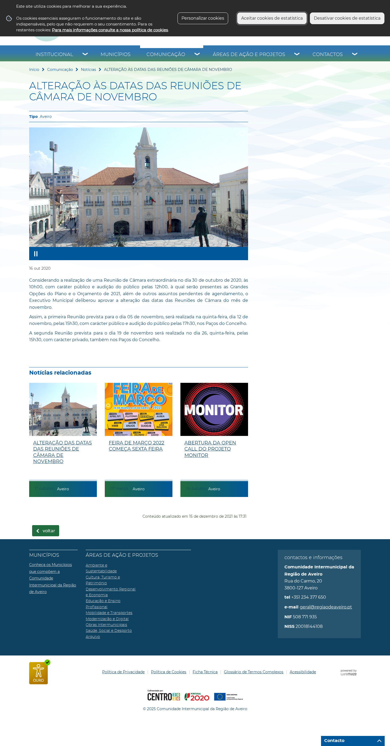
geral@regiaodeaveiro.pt (326, 607)
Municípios (116, 54)
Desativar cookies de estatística (347, 18)
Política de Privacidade (123, 672)
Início (34, 69)
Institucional (54, 54)
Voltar (49, 531)
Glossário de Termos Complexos (253, 672)
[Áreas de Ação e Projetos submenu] (297, 54)
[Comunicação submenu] (197, 54)
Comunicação (165, 54)
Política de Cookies (168, 672)
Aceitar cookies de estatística (272, 18)
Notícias (88, 69)
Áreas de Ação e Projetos (249, 54)
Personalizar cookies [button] (202, 18)
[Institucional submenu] (85, 54)
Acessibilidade (303, 672)
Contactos (328, 54)
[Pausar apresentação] (35, 253)
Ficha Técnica (205, 672)
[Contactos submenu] (355, 54)
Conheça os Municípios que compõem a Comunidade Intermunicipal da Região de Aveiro (52, 578)
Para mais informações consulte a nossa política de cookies (110, 29)
